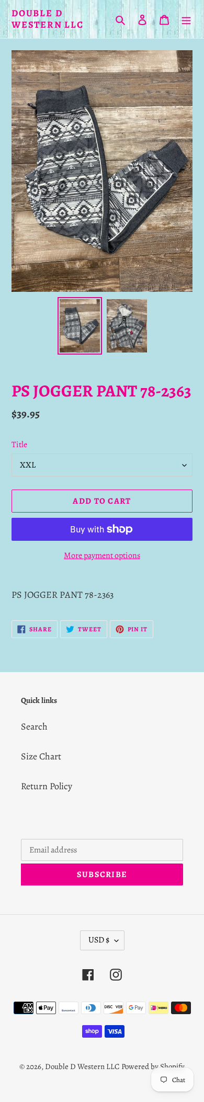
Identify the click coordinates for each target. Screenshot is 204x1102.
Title (19, 444)
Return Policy (46, 786)
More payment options (102, 555)
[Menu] (186, 19)
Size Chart (41, 756)
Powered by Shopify (153, 1066)
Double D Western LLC (48, 19)
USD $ (98, 940)
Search (34, 726)
